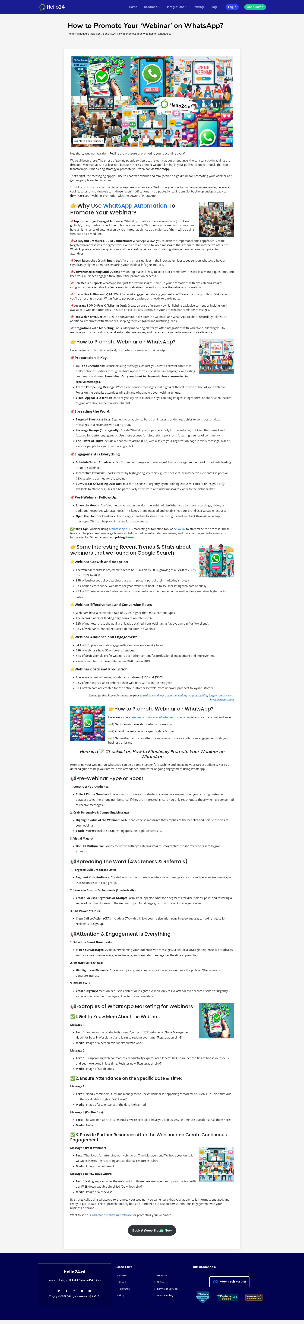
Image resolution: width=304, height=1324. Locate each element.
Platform (162, 1282)
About (122, 1282)
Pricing (199, 7)
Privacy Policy (165, 1295)
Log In (232, 7)
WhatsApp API (120, 529)
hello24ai (179, 529)
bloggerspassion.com (221, 695)
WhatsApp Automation (135, 206)
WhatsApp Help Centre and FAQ (96, 33)
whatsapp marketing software (112, 1215)
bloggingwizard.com (222, 699)
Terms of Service (167, 1289)
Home (133, 7)
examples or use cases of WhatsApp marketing (160, 717)
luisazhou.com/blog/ (152, 695)
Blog (214, 7)
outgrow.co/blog (197, 695)
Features (124, 1289)
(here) (129, 537)
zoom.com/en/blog (176, 695)
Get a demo (255, 7)
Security (162, 1275)
